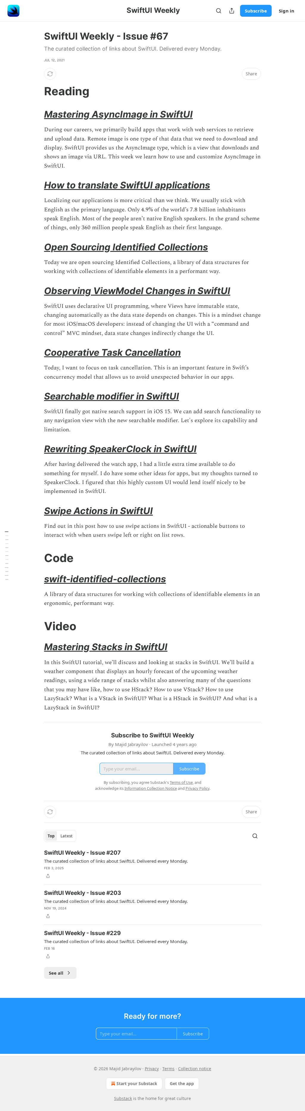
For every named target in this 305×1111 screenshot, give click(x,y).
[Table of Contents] (6, 555)
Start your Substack (136, 1083)
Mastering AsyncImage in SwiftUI (118, 114)
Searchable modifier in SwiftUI (111, 396)
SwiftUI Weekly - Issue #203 (82, 893)
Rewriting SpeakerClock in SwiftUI (120, 448)
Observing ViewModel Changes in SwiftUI (137, 290)
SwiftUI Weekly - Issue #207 (82, 852)
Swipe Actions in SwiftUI (98, 510)
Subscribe (256, 11)
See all (56, 973)
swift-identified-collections (105, 578)
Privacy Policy (197, 788)
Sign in (286, 11)
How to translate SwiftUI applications (127, 185)
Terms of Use (181, 782)
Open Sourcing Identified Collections (126, 246)
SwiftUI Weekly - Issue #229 (82, 933)
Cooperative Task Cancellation (112, 352)
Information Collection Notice (151, 788)
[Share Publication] (232, 11)
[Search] (219, 11)
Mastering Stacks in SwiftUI (105, 646)
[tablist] (60, 836)
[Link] (36, 91)
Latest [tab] (66, 836)
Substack (123, 1098)
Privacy (152, 1068)
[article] (152, 864)
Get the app (182, 1083)
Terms (168, 1068)
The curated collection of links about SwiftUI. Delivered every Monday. (116, 861)
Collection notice (194, 1068)
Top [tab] (51, 836)
